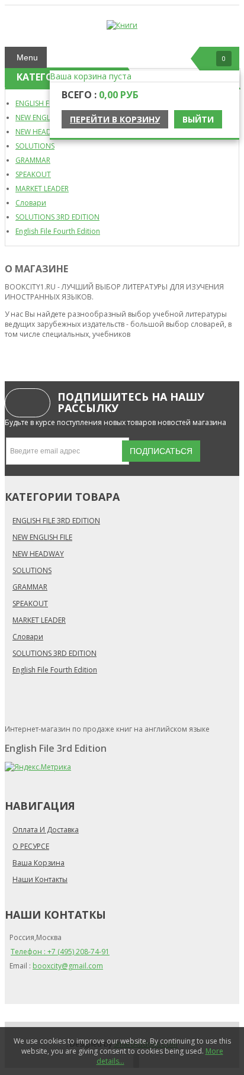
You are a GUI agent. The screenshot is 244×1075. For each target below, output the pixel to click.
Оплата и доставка (45, 830)
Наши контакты (40, 879)
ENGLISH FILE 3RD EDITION (56, 521)
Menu (27, 57)
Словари (30, 203)
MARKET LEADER (42, 189)
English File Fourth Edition (57, 231)
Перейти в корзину (115, 119)
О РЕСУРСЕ (30, 846)
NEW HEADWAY (41, 132)
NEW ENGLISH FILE (45, 117)
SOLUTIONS (34, 146)
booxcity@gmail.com (68, 966)
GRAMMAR (32, 160)
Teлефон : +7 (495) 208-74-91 (60, 952)
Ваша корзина (38, 863)
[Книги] (122, 25)
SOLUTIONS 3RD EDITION (57, 217)
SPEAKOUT (33, 174)
